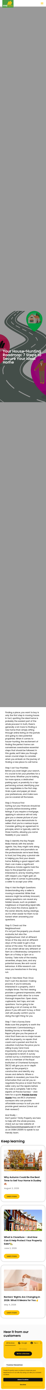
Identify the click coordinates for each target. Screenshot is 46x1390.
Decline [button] (23, 1385)
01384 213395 (17, 1129)
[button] (42, 3)
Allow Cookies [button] (23, 1380)
